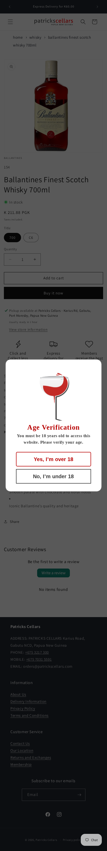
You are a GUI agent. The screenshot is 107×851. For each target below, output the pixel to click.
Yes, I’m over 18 (53, 459)
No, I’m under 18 (53, 476)
